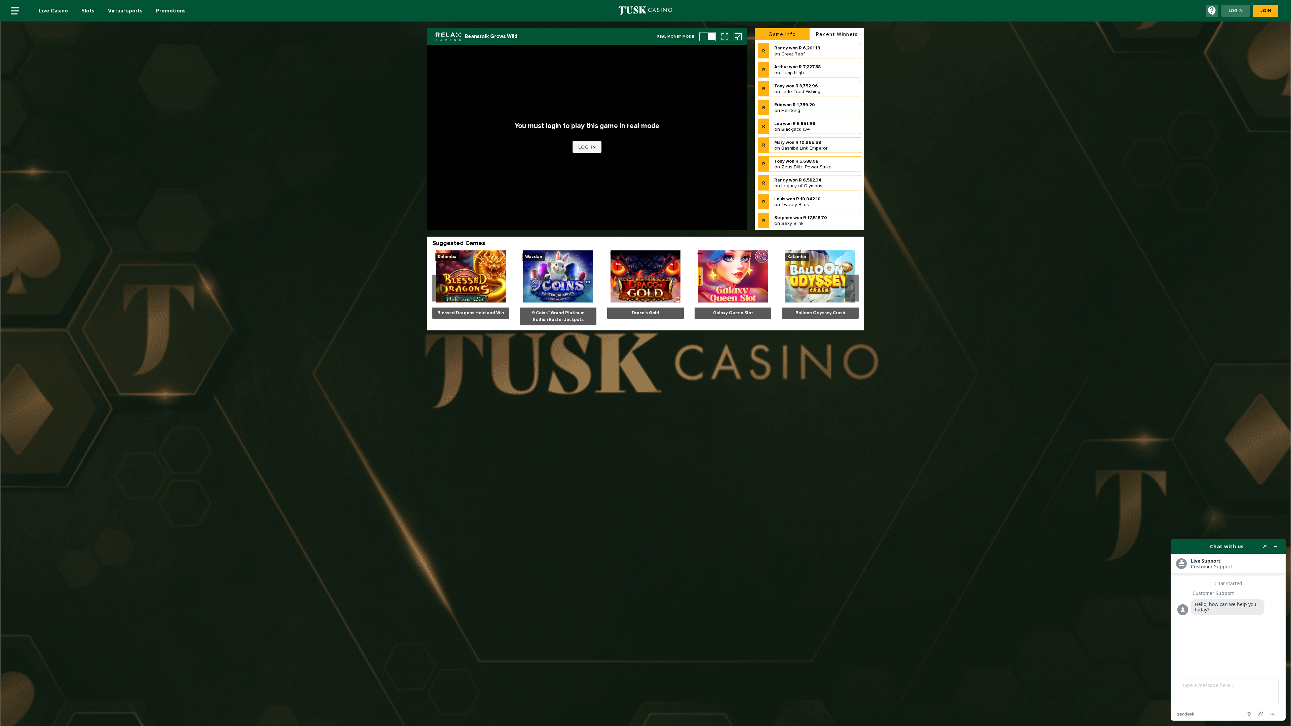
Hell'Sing (790, 91)
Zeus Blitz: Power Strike (806, 148)
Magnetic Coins (798, 223)
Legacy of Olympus (801, 167)
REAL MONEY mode (675, 37)
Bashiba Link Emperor (804, 129)
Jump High (792, 53)
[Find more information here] (1228, 630)
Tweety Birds (795, 186)
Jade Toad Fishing (800, 72)
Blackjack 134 (795, 110)
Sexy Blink (792, 204)
